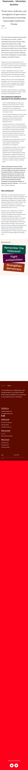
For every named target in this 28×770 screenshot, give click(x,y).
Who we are (5, 440)
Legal (2, 455)
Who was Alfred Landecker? (7, 436)
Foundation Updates (5, 447)
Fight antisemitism (5, 424)
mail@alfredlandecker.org (6, 411)
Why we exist (5, 431)
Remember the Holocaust (6, 422)
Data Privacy (16, 455)
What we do (5, 419)
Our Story (3, 433)
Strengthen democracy (6, 427)
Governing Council (5, 445)
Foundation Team (4, 442)
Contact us (5, 408)
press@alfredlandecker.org (7, 413)
